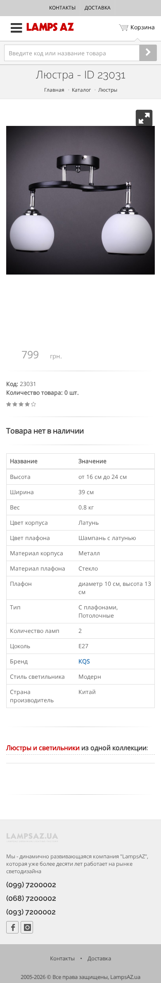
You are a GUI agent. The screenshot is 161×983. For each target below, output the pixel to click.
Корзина (142, 27)
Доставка (98, 7)
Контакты (62, 7)
